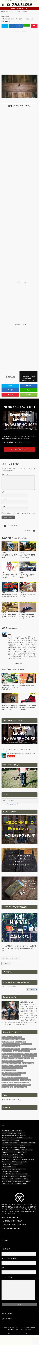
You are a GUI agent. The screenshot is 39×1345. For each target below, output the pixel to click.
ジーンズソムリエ (6, 1084)
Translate (16, 804)
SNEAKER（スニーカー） (9, 1070)
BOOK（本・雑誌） (20, 1041)
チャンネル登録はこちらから (19, 449)
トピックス (11, 1327)
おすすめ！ (5, 1082)
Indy (9, 634)
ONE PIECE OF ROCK (28, 1063)
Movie (17, 1329)
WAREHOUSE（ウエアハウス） (10, 1080)
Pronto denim (5, 1065)
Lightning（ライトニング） (29, 1056)
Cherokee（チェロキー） (8, 1044)
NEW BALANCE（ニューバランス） (11, 1063)
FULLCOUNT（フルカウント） (10, 1053)
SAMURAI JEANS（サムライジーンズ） (12, 1068)
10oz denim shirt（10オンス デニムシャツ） (13, 1039)
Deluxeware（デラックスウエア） (11, 1048)
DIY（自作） (32, 1048)
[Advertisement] (19, 51)
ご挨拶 (5, 1327)
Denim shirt (24, 1048)
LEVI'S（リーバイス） (15, 1056)
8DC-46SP (18, 1036)
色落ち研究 (10, 1329)
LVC (32, 1058)
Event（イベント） (7, 1051)
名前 (4, 492)
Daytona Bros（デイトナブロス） (10, 1046)
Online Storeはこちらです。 (20, 8)
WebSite (19, 663)
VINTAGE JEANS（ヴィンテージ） (11, 1075)
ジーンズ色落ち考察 (18, 1084)
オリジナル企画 (18, 1082)
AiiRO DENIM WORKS (8, 1041)
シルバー (26, 1082)
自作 (21, 1329)
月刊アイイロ (17, 1087)
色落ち (24, 1087)
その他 (11, 1082)
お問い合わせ (28, 1329)
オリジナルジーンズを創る (22, 1327)
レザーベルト (5, 1087)
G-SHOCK (22, 1053)
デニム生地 (27, 1084)
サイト (3, 506)
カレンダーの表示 (31, 989)
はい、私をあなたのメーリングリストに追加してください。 (19, 513)
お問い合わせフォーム (9, 1319)
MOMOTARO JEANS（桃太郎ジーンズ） (12, 1061)
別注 (12, 1087)
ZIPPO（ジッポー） (25, 1080)
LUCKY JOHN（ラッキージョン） (21, 1058)
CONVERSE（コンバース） (24, 1044)
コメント (5, 474)
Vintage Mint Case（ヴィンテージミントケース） (14, 1077)
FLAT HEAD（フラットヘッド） (21, 1051)
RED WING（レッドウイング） (19, 1065)
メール (4, 499)
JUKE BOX (5, 1056)
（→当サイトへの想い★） (20, 1024)
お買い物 (33, 1327)
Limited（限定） (6, 1058)
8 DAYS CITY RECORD (8, 1036)
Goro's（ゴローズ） (32, 1053)
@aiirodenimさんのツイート (11, 1099)
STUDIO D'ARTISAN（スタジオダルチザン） (13, 1072)
